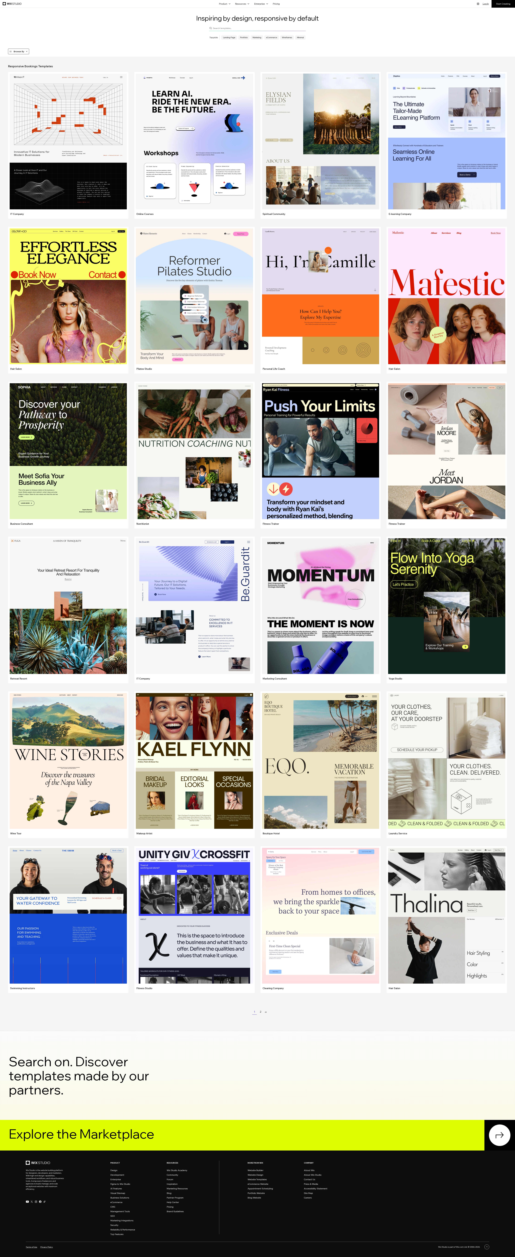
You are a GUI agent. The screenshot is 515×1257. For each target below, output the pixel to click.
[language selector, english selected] (478, 3)
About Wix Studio (312, 1174)
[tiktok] (44, 1201)
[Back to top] (486, 1247)
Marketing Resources (177, 1188)
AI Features (116, 1188)
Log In (486, 3)
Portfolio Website (256, 1193)
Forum (170, 1179)
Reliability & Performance (122, 1229)
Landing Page (229, 37)
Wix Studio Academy (177, 1170)
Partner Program (175, 1197)
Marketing (257, 37)
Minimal (300, 37)
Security (114, 1225)
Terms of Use (31, 1247)
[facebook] (40, 1201)
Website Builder (255, 1170)
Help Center (173, 1202)
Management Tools (120, 1211)
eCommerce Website (258, 1184)
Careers (308, 1197)
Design (113, 1170)
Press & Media (311, 1184)
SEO (112, 1216)
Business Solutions (119, 1197)
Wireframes (287, 37)
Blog (169, 1193)
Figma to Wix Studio (120, 1184)
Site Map (308, 1193)
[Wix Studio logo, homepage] (38, 1163)
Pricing (276, 3)
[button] (18, 51)
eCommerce (271, 37)
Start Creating (503, 3)
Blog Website (254, 1197)
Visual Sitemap (117, 1193)
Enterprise (115, 1179)
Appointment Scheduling (260, 1188)
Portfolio (244, 37)
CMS (112, 1206)
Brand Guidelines (175, 1211)
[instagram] (36, 1201)
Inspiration (172, 1184)
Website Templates (257, 1179)
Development (117, 1174)
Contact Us (309, 1179)
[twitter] (31, 1201)
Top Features (117, 1234)
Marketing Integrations (121, 1220)
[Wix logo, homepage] (12, 3)
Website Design (255, 1174)
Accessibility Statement (315, 1188)
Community (172, 1174)
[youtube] (27, 1201)
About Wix (309, 1170)
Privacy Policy (46, 1247)
